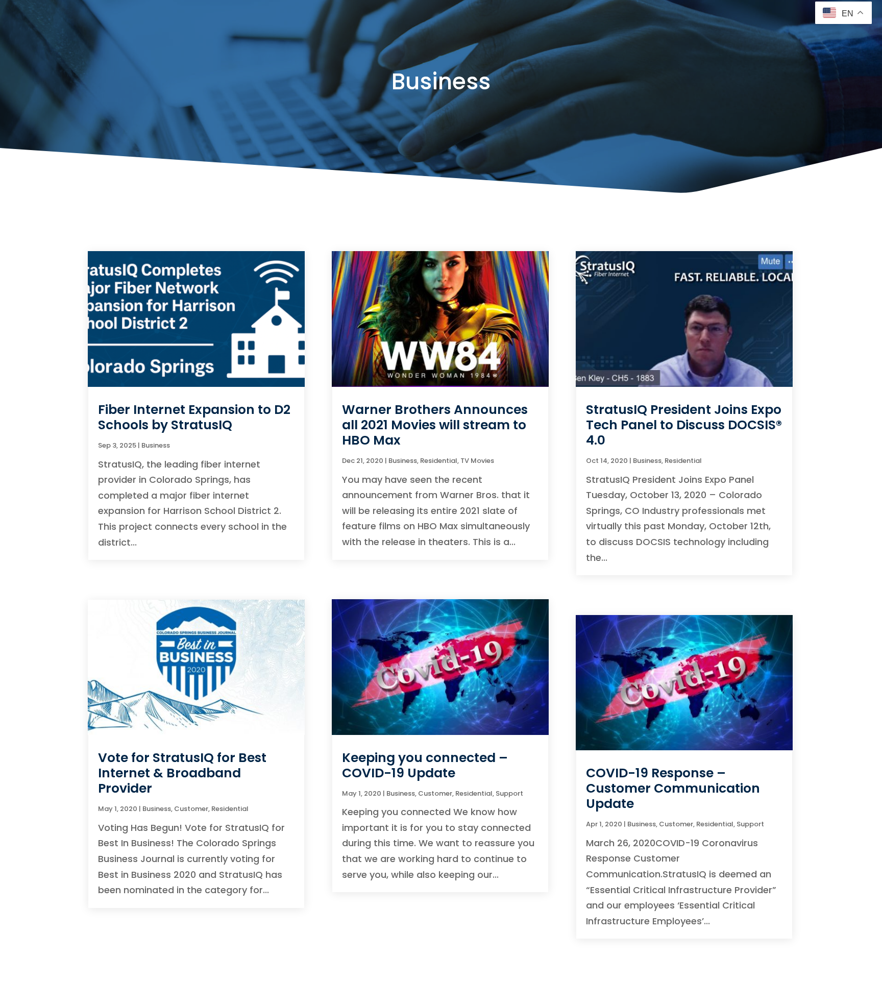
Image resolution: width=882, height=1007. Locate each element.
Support (509, 793)
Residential (230, 809)
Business (155, 445)
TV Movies (477, 460)
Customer (191, 809)
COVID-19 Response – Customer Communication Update (673, 788)
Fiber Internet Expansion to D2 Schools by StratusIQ (194, 417)
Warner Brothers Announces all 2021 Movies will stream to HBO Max (435, 425)
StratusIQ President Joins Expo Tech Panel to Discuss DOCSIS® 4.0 (684, 425)
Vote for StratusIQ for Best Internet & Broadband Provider (182, 773)
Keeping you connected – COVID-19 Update (425, 765)
